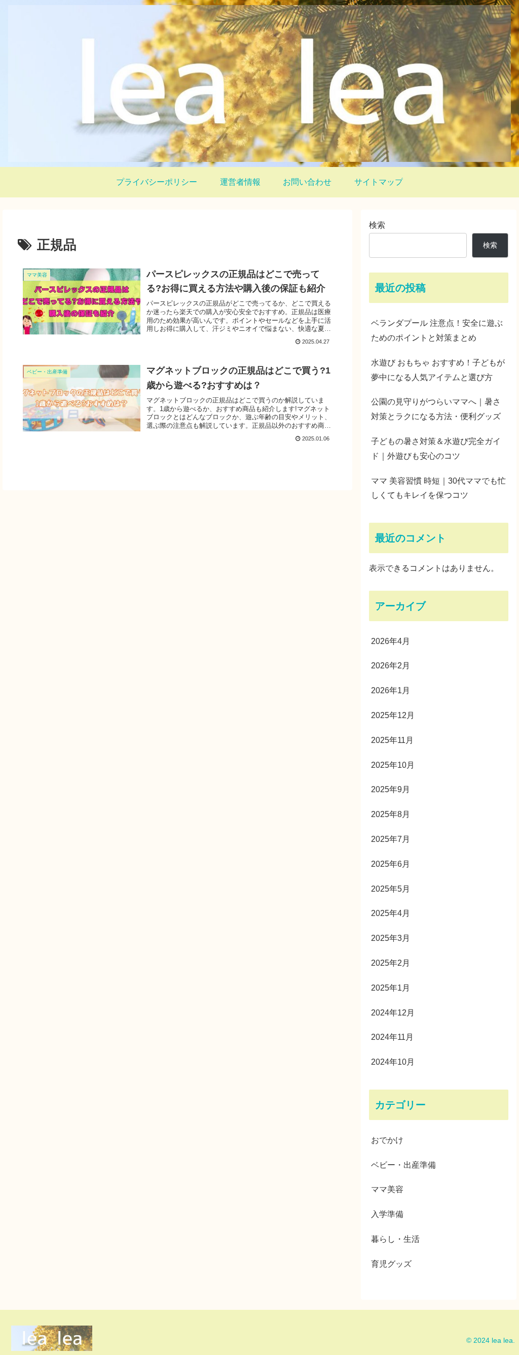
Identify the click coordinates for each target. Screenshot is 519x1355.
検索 (377, 225)
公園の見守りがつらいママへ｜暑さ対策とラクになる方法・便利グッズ (436, 409)
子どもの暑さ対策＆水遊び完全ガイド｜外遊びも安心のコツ (436, 448)
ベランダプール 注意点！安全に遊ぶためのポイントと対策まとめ (437, 330)
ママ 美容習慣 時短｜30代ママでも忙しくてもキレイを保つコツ (438, 488)
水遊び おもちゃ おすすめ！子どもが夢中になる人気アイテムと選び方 (438, 370)
